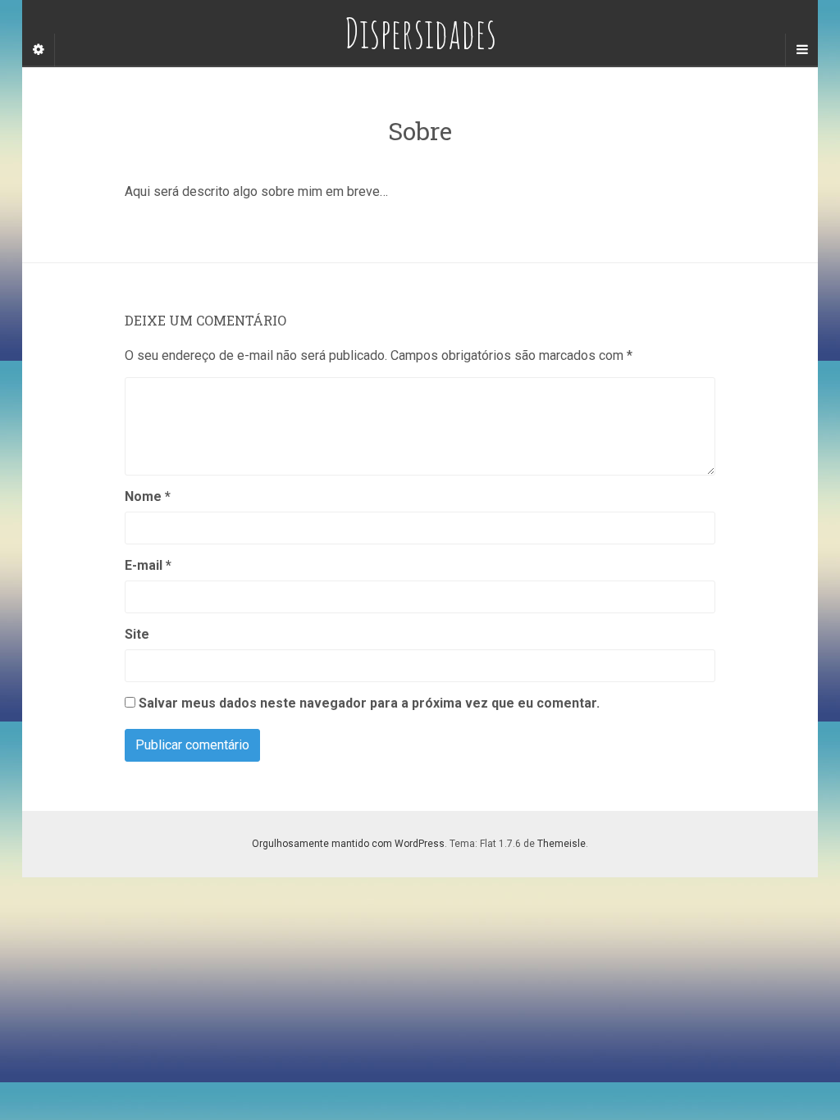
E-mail (148, 565)
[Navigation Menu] (801, 50)
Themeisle (561, 843)
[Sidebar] (38, 50)
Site (137, 634)
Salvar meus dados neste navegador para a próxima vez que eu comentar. (369, 703)
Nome (148, 496)
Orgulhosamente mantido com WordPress (348, 843)
